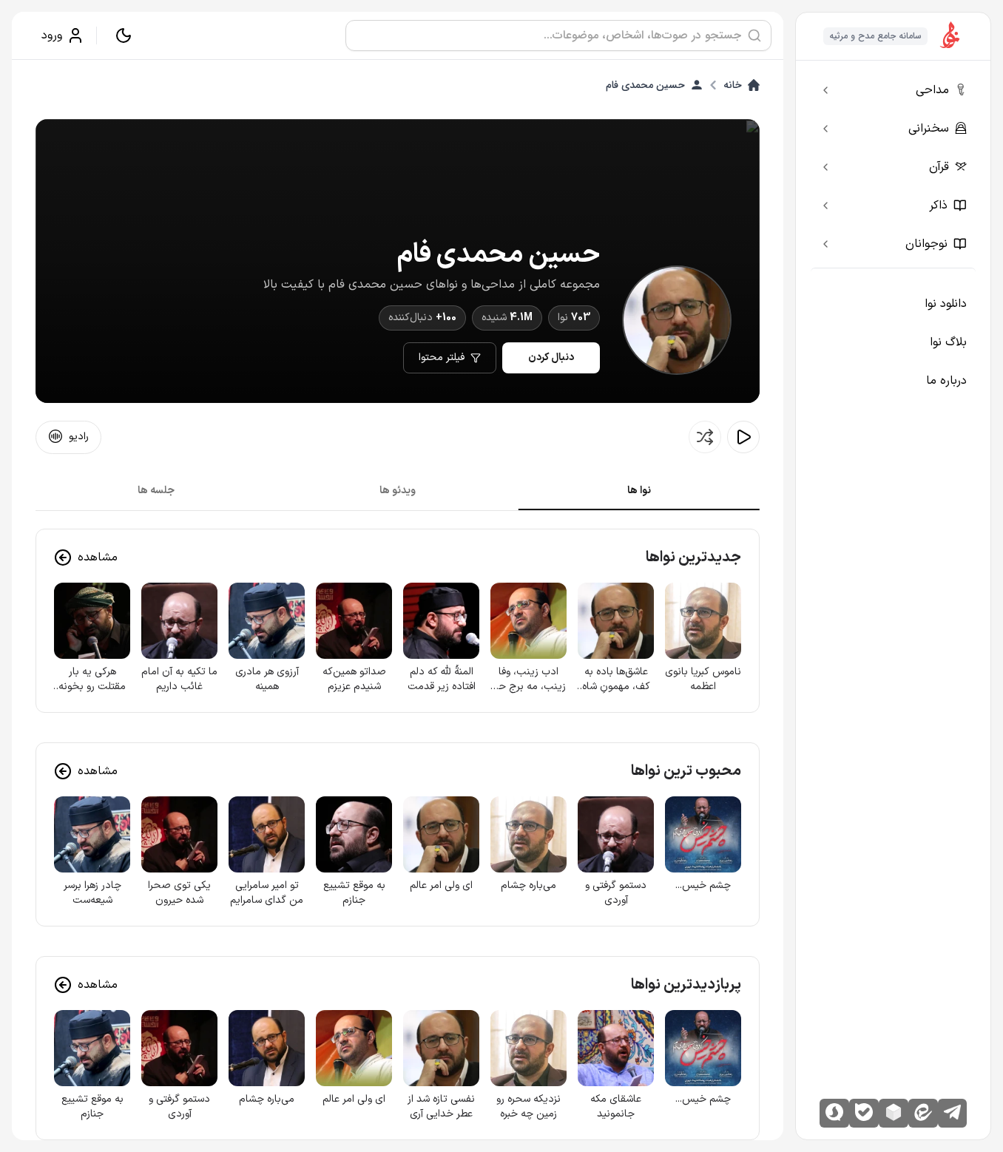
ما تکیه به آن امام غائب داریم (179, 679)
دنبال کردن (551, 357)
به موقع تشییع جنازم (354, 893)
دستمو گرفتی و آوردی (615, 893)
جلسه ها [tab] (156, 490)
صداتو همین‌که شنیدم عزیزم (354, 679)
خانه (732, 85)
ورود (51, 35)
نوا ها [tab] (639, 490)
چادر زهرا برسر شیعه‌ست (92, 893)
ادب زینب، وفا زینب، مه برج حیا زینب (529, 679)
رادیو (79, 436)
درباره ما (946, 381)
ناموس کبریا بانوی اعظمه (703, 679)
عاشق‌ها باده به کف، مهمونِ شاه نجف (616, 679)
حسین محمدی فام (645, 85)
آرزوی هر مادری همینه (267, 679)
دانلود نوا (946, 304)
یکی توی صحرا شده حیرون (179, 893)
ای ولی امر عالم (441, 885)
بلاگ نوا (948, 342)
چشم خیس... (703, 885)
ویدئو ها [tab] (397, 490)
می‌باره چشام (528, 885)
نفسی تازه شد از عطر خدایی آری (441, 1107)
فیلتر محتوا (442, 357)
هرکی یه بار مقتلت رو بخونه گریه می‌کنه (92, 679)
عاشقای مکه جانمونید (615, 1107)
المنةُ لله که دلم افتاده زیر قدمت (442, 679)
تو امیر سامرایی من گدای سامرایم (266, 893)
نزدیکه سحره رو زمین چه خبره (528, 1107)
